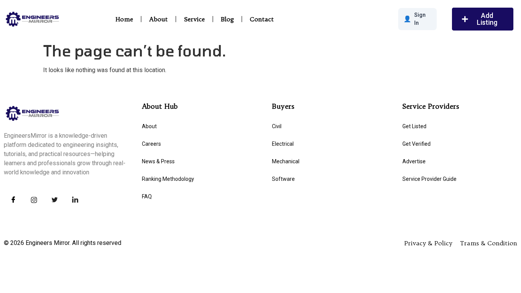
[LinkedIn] (75, 200)
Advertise (414, 161)
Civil (276, 126)
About (158, 19)
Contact (262, 19)
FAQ (147, 196)
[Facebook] (13, 200)
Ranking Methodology (168, 179)
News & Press (158, 161)
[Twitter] (54, 200)
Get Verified (416, 144)
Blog (227, 19)
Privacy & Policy (428, 243)
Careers (151, 144)
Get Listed (414, 126)
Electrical (283, 144)
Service (194, 19)
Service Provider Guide (429, 179)
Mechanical (285, 161)
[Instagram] (34, 200)
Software (283, 179)
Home (124, 19)
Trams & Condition (488, 243)
